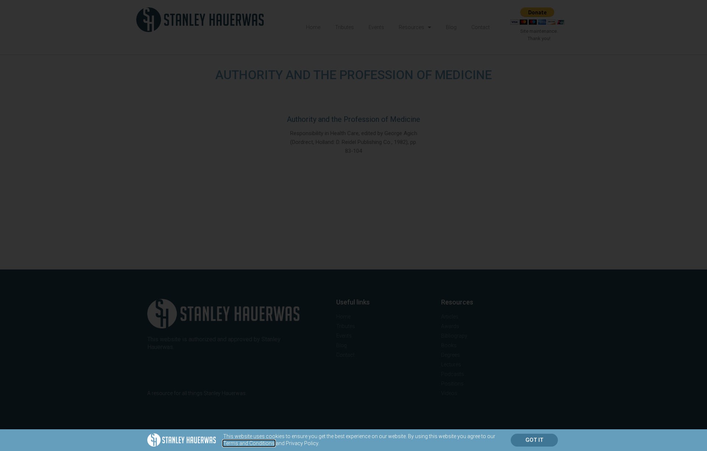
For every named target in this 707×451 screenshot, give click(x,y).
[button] (534, 440)
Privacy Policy (302, 443)
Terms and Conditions (249, 443)
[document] (353, 225)
